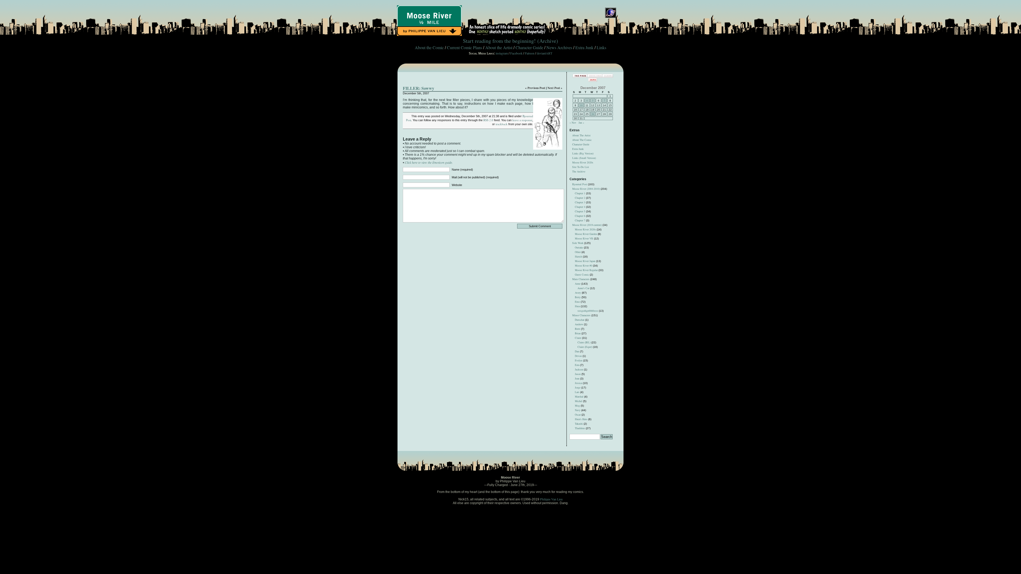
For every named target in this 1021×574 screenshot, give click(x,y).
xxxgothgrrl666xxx (588, 311)
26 (592, 114)
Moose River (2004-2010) (586, 189)
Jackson (579, 369)
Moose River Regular (586, 270)
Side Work (577, 243)
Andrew (579, 324)
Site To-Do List (580, 167)
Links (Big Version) (582, 153)
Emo (577, 301)
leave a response (522, 120)
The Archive (578, 171)
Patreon (529, 53)
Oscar (578, 414)
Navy (577, 410)
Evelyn (578, 360)
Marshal (579, 396)
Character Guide (529, 47)
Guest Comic (582, 274)
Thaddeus (580, 428)
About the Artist (498, 47)
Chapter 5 (580, 211)
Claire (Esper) (585, 347)
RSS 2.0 (488, 120)
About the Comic (429, 47)
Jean (577, 378)
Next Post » (554, 88)
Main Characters (580, 279)
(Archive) (547, 40)
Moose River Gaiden (586, 234)
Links (601, 47)
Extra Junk (584, 47)
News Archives (559, 47)
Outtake (579, 247)
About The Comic (582, 140)
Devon (578, 356)
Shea (577, 306)
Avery (578, 292)
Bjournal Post (579, 184)
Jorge (577, 387)
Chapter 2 (580, 198)
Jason (578, 374)
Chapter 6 (580, 216)
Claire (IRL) (584, 342)
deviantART (544, 53)
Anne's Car (583, 288)
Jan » (581, 122)
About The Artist (581, 135)
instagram (502, 53)
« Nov (573, 122)
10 (581, 105)
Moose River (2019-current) (587, 225)
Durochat (579, 320)
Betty (578, 297)
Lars (577, 392)
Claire (578, 338)
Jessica (578, 383)
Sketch (578, 256)
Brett (577, 329)
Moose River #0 (583, 265)
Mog (577, 405)
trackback (502, 124)
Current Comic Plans (464, 47)
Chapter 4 (580, 207)
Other (578, 252)
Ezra (577, 365)
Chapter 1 (580, 193)
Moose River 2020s (582, 162)
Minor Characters (581, 315)
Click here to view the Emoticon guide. (429, 162)
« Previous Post (535, 88)
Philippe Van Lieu (551, 499)
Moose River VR (584, 238)
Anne (577, 283)
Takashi (579, 423)
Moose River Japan (585, 261)
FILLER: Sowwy (418, 88)
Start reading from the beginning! (499, 40)
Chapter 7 (580, 220)
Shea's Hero (581, 419)
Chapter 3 (580, 202)
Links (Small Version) (584, 158)
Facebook (516, 53)
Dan (577, 351)
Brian (578, 333)
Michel (578, 401)
